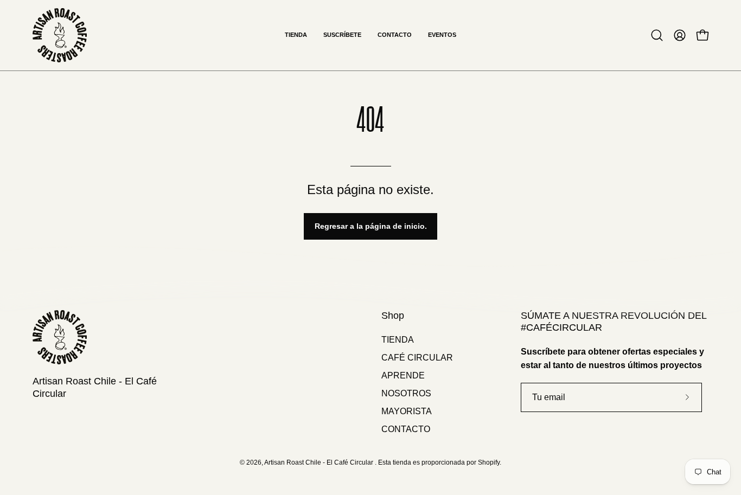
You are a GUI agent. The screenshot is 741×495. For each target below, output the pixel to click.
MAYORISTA (406, 411)
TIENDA (397, 339)
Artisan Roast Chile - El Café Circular (95, 387)
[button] (657, 35)
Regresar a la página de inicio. (371, 226)
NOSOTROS (406, 393)
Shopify (489, 462)
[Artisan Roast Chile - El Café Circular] (60, 35)
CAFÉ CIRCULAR (417, 357)
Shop (392, 315)
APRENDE (403, 375)
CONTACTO (405, 429)
